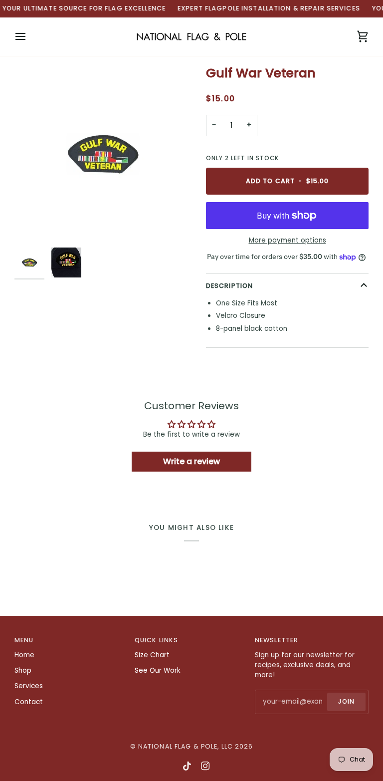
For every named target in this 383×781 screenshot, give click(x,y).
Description (229, 285)
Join (346, 701)
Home (24, 655)
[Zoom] (103, 154)
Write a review (191, 461)
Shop (22, 670)
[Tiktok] (187, 766)
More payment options (287, 240)
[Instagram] (205, 766)
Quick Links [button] (156, 640)
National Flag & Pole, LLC (185, 746)
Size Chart (152, 655)
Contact (28, 702)
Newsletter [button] (276, 640)
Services (28, 686)
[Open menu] (29, 36)
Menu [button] (24, 640)
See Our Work (158, 670)
